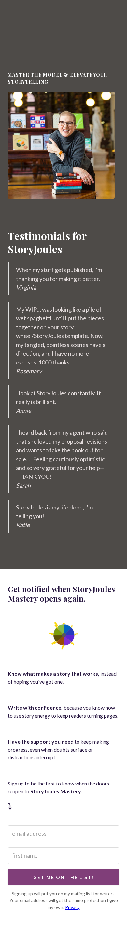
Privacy (72, 907)
